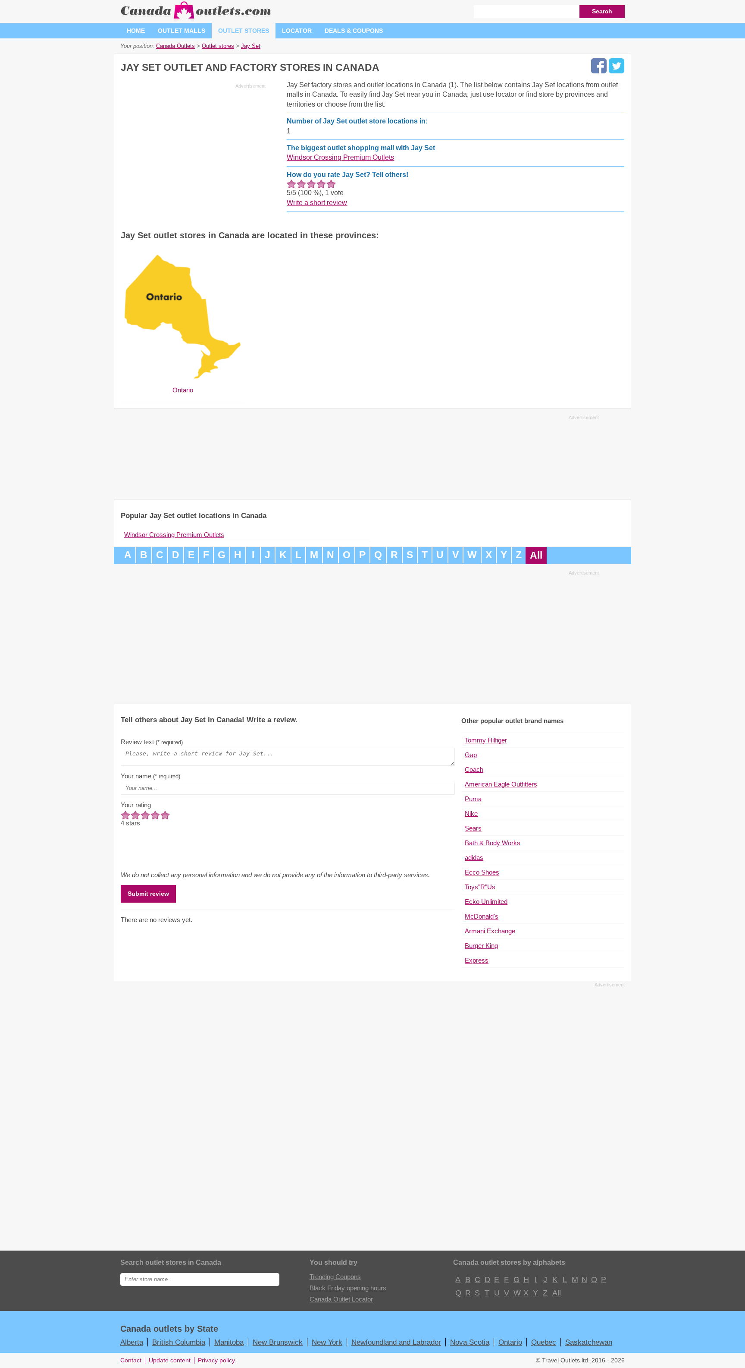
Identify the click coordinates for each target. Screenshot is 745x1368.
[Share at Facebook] (599, 65)
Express (476, 960)
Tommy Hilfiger (486, 740)
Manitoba (229, 1342)
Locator (297, 30)
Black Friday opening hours (348, 1288)
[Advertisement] (193, 152)
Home (136, 30)
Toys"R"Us (480, 887)
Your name (150, 776)
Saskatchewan (588, 1342)
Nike (471, 813)
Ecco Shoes (482, 872)
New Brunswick (278, 1342)
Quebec (543, 1342)
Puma (473, 798)
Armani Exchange (490, 931)
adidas (474, 857)
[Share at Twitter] (616, 65)
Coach (474, 769)
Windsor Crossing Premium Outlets (340, 157)
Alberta (131, 1342)
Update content (170, 1360)
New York (327, 1342)
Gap (471, 754)
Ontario (510, 1342)
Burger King (481, 945)
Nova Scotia (469, 1342)
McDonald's (481, 916)
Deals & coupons (354, 30)
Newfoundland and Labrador (396, 1342)
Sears (473, 828)
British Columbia (178, 1342)
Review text (152, 742)
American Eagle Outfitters (501, 784)
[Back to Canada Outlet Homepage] (196, 19)
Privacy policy (216, 1360)
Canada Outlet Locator (341, 1299)
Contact (130, 1360)
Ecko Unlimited (486, 901)
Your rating (136, 805)
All (536, 555)
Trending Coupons (335, 1276)
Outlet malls (181, 30)
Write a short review (317, 202)
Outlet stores (243, 30)
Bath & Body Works (492, 843)
